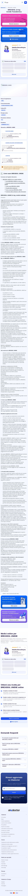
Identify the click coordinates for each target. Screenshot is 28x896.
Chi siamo (3, 817)
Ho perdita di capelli (6, 848)
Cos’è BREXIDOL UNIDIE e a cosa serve (14, 181)
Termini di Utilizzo (7, 798)
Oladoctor (3, 814)
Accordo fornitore (5, 832)
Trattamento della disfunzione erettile (10, 842)
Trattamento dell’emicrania (7, 851)
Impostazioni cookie (6, 836)
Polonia (3, 883)
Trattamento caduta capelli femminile (10, 853)
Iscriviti (14, 792)
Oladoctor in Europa (6, 879)
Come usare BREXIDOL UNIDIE (13, 186)
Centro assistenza (5, 821)
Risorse (3, 871)
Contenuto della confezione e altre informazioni (16, 191)
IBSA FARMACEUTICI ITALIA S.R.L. (13, 136)
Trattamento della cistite (7, 844)
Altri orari (14, 74)
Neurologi (3, 867)
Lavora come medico (6, 822)
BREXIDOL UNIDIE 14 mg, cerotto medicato (12, 179)
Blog (2, 819)
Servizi (3, 839)
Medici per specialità (6, 857)
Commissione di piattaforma (7, 834)
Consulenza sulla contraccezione (9, 849)
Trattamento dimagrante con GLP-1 (9, 846)
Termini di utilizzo (5, 826)
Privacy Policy (17, 797)
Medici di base (4, 859)
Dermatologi (4, 865)
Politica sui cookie (5, 830)
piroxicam (10, 135)
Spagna (3, 881)
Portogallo (3, 885)
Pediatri (3, 861)
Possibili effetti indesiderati (11, 188)
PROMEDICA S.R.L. (5, 124)
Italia (2, 100)
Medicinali (3, 7)
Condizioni (3, 873)
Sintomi (3, 875)
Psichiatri (3, 863)
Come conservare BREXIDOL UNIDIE (14, 189)
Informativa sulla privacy (7, 828)
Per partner (4, 824)
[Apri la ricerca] (22, 2)
